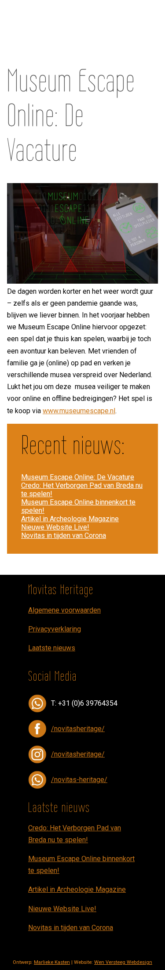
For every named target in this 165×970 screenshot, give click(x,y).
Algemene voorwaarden (64, 610)
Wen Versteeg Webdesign (123, 962)
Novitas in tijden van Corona (63, 535)
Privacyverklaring (54, 629)
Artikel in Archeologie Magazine (70, 519)
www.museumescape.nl (79, 411)
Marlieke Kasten (52, 962)
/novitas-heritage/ (79, 779)
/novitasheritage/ (78, 729)
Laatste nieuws (51, 648)
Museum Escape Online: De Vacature (77, 477)
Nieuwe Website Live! (55, 527)
